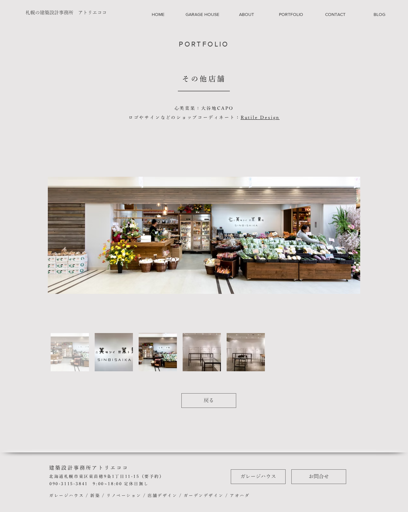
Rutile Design (260, 117)
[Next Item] (349, 235)
